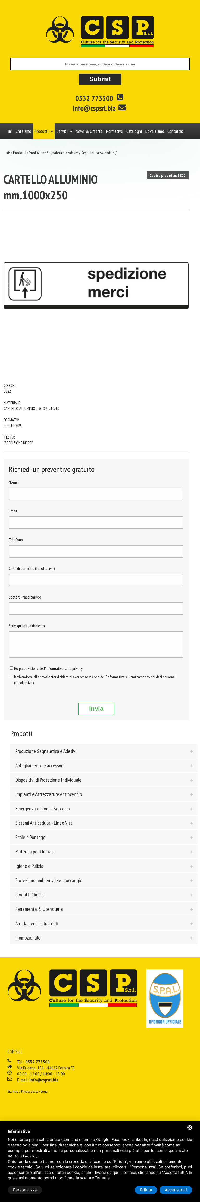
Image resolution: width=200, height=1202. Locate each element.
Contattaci (175, 131)
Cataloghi (134, 131)
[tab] (104, 751)
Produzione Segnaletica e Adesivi (53, 152)
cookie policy (28, 1156)
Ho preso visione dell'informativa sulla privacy (48, 668)
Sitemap (13, 1091)
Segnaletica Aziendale (98, 152)
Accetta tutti (176, 1189)
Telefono (16, 539)
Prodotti (41, 131)
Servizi (62, 131)
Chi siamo (23, 131)
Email (13, 510)
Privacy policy (29, 1091)
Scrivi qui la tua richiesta (27, 625)
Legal (44, 1091)
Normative (114, 131)
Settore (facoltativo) (25, 597)
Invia (96, 708)
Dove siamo (154, 131)
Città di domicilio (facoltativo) (32, 568)
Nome (13, 482)
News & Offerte (89, 131)
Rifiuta (146, 1189)
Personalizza (25, 1189)
